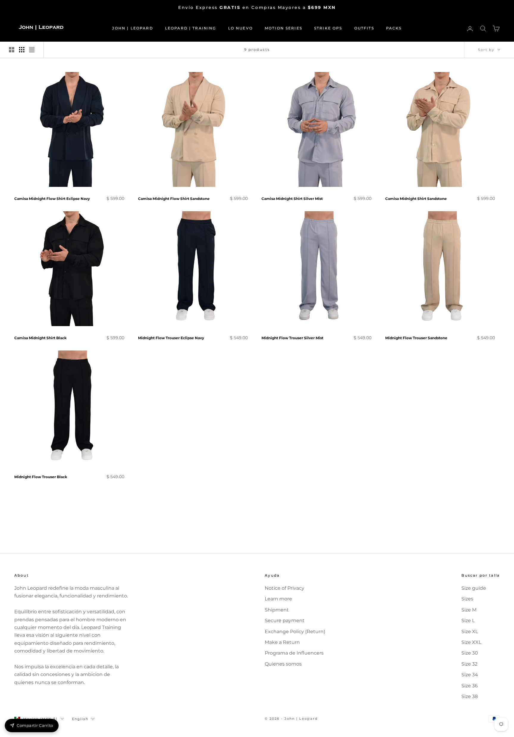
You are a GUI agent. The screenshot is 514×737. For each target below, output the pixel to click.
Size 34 (469, 674)
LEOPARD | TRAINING (190, 28)
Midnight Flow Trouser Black (40, 477)
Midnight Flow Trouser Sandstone (416, 338)
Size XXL (471, 642)
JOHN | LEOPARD (132, 28)
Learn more (278, 599)
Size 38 (469, 696)
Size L (468, 620)
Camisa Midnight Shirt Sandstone (416, 198)
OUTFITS (364, 28)
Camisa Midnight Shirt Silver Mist (292, 198)
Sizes (467, 599)
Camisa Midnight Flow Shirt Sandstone (174, 198)
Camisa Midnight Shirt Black (40, 338)
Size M (469, 610)
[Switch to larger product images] (11, 50)
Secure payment (285, 620)
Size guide (473, 588)
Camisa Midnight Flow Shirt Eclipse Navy (52, 198)
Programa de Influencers (294, 653)
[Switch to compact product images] (32, 50)
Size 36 (469, 686)
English (80, 719)
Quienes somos (283, 664)
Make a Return (282, 642)
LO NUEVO (240, 28)
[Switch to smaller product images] (21, 50)
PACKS (394, 28)
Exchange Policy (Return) (295, 631)
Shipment (277, 610)
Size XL (469, 631)
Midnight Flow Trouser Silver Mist (292, 338)
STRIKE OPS (328, 28)
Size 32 (469, 664)
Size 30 (469, 653)
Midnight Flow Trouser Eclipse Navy (171, 338)
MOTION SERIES (283, 28)
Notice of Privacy (284, 588)
